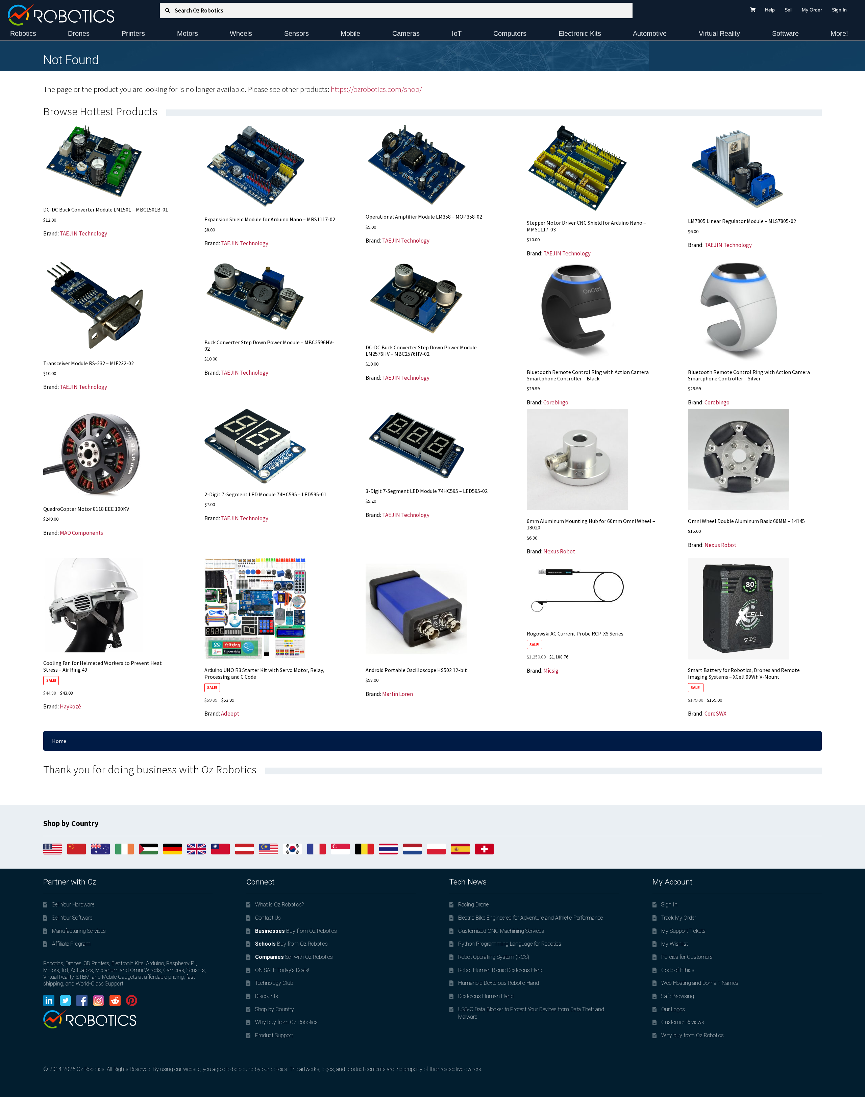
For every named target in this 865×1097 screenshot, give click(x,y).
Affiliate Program (71, 944)
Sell (788, 10)
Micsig (551, 670)
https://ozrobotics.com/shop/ (376, 89)
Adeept (230, 713)
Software (785, 33)
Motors (187, 33)
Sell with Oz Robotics (294, 957)
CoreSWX (715, 713)
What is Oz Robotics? (279, 904)
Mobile (350, 33)
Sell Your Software (72, 918)
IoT (457, 33)
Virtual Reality (719, 33)
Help (770, 10)
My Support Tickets (683, 931)
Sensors (296, 33)
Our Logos (673, 1009)
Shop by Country (274, 1009)
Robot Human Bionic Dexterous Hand (501, 970)
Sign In (839, 10)
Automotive (650, 33)
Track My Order (678, 918)
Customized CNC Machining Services (501, 931)
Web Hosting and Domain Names (699, 983)
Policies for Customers (687, 957)
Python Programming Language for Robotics (509, 944)
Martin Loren (397, 694)
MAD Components (81, 533)
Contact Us (268, 918)
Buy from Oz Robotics (296, 931)
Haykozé (70, 706)
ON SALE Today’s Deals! (282, 970)
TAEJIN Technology (83, 233)
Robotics (23, 33)
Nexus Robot (559, 551)
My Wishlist (674, 944)
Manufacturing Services (79, 931)
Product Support (274, 1035)
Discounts (266, 996)
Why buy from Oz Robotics (286, 1022)
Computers (509, 33)
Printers (133, 33)
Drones (79, 33)
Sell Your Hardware (73, 904)
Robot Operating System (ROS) (493, 957)
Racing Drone (473, 904)
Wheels (241, 33)
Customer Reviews (682, 1022)
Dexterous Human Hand (486, 996)
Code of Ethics (677, 970)
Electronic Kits (580, 33)
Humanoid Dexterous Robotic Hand (498, 983)
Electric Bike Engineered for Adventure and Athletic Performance (530, 918)
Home (59, 741)
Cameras (406, 33)
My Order (812, 10)
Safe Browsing (677, 996)
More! (839, 33)
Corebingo (555, 402)
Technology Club (274, 983)
